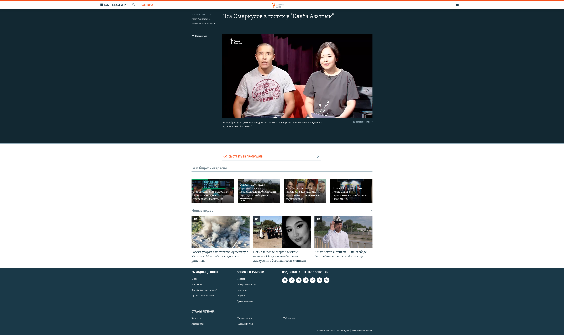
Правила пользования (203, 296)
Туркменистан (245, 324)
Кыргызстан (198, 324)
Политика (146, 5)
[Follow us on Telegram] (305, 280)
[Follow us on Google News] (319, 280)
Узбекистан (289, 318)
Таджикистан (244, 318)
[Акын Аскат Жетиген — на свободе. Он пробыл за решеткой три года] (343, 232)
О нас (194, 279)
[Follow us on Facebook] (299, 280)
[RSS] (326, 280)
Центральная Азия (246, 284)
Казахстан (197, 318)
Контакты (197, 284)
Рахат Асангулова (201, 19)
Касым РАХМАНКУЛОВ (203, 23)
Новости (241, 279)
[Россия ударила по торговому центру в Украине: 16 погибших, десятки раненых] (221, 232)
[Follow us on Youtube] (285, 280)
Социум (241, 296)
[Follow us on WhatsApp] (312, 280)
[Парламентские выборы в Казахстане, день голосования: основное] (213, 191)
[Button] (199, 37)
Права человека (245, 301)
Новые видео (203, 211)
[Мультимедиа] (457, 5)
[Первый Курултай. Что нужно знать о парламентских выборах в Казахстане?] (351, 191)
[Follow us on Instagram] (291, 280)
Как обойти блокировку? (204, 290)
